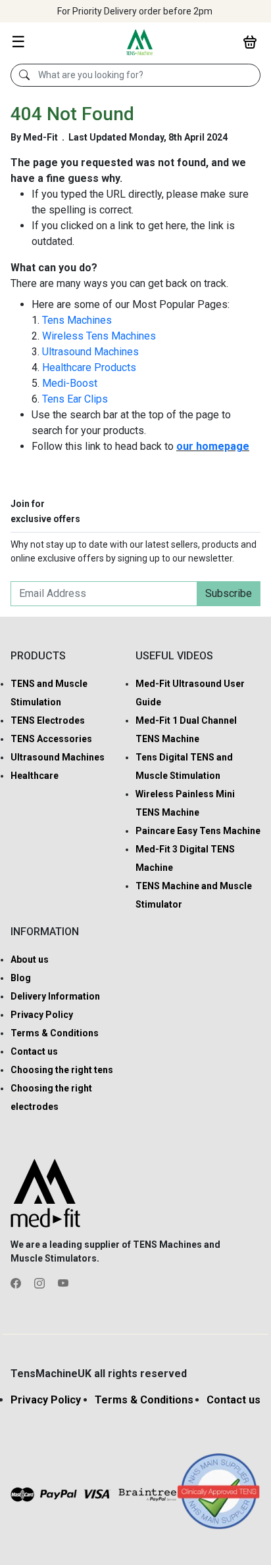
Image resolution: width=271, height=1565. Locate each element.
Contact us (34, 1051)
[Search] (24, 75)
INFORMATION (45, 931)
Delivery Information (55, 996)
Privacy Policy (42, 1014)
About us (30, 959)
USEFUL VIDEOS (174, 656)
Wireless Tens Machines (99, 336)
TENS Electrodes (48, 720)
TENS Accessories (51, 739)
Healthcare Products (89, 367)
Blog (21, 978)
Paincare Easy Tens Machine (198, 831)
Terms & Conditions (55, 1033)
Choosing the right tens (62, 1070)
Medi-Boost (69, 383)
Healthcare (35, 775)
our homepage (212, 446)
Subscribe (228, 593)
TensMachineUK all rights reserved (99, 1373)
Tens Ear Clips (75, 399)
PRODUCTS (38, 656)
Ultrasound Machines (90, 351)
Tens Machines (77, 320)
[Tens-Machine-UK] (139, 41)
